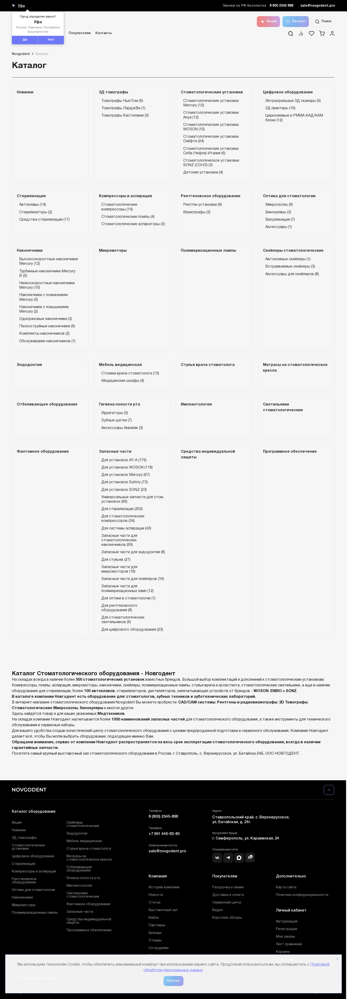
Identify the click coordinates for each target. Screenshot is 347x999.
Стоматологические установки (28, 847)
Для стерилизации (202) (122, 509)
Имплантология (79, 885)
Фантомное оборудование (88, 904)
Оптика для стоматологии (33, 890)
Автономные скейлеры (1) (288, 259)
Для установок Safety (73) (124, 482)
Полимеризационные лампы (35, 912)
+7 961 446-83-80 (164, 834)
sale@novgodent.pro (317, 5)
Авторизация (287, 921)
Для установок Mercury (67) (125, 475)
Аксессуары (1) (278, 227)
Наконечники (22, 897)
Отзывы (155, 940)
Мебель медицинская (84, 841)
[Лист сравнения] (301, 35)
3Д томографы (24, 837)
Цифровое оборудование (33, 856)
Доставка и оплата (228, 895)
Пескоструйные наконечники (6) (47, 326)
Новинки (19, 830)
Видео (217, 910)
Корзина (283, 951)
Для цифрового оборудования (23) (132, 629)
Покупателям (80, 33)
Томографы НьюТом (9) (122, 101)
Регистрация (286, 929)
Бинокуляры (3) (278, 212)
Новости (156, 895)
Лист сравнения (289, 944)
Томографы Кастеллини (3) (125, 115)
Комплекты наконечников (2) (44, 333)
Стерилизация (23, 864)
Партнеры (157, 925)
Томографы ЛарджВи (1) (123, 108)
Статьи (154, 902)
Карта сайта (286, 887)
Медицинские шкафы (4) (122, 381)
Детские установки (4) (203, 172)
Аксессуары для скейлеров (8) (292, 274)
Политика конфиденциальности (302, 895)
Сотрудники (159, 948)
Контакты (103, 33)
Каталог (299, 21)
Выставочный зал (163, 910)
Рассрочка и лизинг (228, 887)
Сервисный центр (226, 902)
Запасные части (80, 911)
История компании (164, 887)
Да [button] (24, 39)
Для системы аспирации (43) (126, 528)
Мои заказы (285, 936)
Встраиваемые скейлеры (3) (290, 266)
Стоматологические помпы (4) (128, 217)
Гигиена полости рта (83, 878)
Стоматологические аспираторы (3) (133, 224)
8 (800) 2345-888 (163, 816)
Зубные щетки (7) (116, 420)
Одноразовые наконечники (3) (45, 319)
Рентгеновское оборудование (24, 881)
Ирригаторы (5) (114, 413)
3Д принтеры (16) (280, 108)
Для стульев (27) (115, 559)
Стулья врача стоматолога (89, 848)
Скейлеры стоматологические (83, 824)
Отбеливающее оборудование (79, 869)
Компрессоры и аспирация (34, 871)
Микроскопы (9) (279, 204)
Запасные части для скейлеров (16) (132, 579)
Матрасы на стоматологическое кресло (89, 858)
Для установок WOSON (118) (127, 467)
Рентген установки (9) (202, 204)
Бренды (155, 933)
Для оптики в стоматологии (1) (128, 598)
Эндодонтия (77, 833)
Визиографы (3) (196, 212)
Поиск (326, 21)
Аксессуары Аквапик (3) (122, 428)
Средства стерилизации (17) (44, 219)
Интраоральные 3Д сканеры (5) (293, 101)
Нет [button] (51, 39)
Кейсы (154, 917)
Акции (272, 21)
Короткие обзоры (227, 917)
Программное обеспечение (89, 930)
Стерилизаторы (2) (35, 212)
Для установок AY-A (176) (124, 460)
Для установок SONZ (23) (124, 490)
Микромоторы (24, 905)
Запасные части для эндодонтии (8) (133, 552)
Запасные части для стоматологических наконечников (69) (119, 540)
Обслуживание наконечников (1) (47, 341)
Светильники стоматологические (83, 895)
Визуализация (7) (280, 219)
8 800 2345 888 (281, 5)
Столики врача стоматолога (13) (130, 373)
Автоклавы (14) (32, 204)
